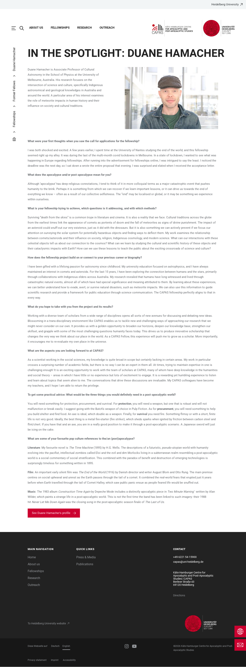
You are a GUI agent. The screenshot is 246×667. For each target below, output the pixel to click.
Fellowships (60, 27)
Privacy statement (37, 660)
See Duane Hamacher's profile (51, 513)
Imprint (54, 660)
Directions (179, 595)
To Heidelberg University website (47, 623)
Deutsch (55, 646)
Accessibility (69, 660)
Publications (84, 564)
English (66, 646)
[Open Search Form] (24, 28)
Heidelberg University (225, 4)
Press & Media (86, 557)
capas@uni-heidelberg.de (188, 561)
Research (84, 27)
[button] (50, 549)
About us (36, 27)
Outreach (107, 27)
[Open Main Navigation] (16, 28)
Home (32, 557)
